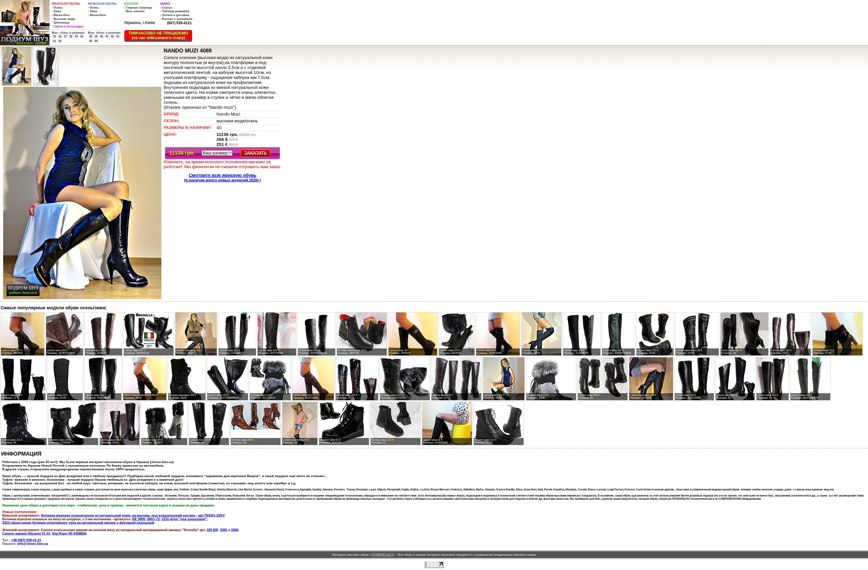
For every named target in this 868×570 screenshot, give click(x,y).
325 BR (212, 530)
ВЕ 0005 (138, 519)
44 (90, 41)
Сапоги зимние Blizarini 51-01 (26, 533)
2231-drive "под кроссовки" (184, 519)
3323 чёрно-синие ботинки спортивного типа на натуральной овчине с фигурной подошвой (78, 523)
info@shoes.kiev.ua (32, 544)
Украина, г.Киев (139, 22)
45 (96, 41)
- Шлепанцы (60, 22)
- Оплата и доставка (174, 15)
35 (54, 36)
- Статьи (166, 7)
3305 (223, 530)
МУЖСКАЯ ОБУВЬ (102, 3)
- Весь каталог (134, 11)
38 (70, 36)
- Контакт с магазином (176, 19)
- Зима (56, 11)
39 (76, 36)
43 (117, 36)
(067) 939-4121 (179, 23)
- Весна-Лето (61, 15)
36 (59, 36)
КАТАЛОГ (131, 3)
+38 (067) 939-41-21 (26, 540)
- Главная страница (138, 7)
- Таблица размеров (174, 11)
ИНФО (165, 3)
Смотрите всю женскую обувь (222, 177)
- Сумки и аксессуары (67, 26)
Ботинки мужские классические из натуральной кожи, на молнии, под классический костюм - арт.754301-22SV (132, 515)
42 (59, 41)
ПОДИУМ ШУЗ (382, 554)
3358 (234, 530)
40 (81, 36)
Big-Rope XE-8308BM (69, 533)
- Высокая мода (63, 19)
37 (65, 36)
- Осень (57, 7)
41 (54, 41)
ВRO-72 (153, 519)
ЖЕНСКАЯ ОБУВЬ (66, 3)
